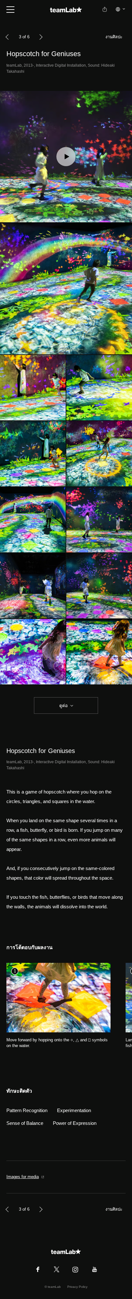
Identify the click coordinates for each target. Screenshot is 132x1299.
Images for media (22, 1176)
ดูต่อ (63, 705)
